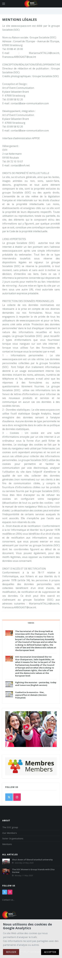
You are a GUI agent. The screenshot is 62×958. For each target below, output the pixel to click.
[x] (4, 892)
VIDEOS (31, 623)
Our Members (9, 832)
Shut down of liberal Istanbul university (32, 859)
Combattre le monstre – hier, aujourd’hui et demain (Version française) (31, 695)
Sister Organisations (12, 838)
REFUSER (11, 952)
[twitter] (9, 797)
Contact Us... (8, 899)
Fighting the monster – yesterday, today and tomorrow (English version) (35, 683)
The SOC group (10, 827)
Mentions (7, 844)
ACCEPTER (50, 952)
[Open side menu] (3, 3)
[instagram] (17, 797)
